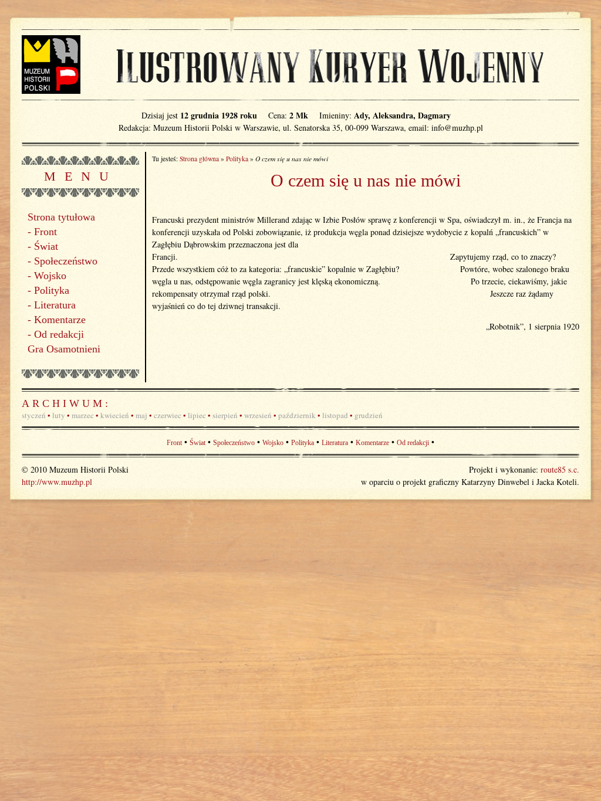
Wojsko (50, 275)
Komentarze (60, 319)
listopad (335, 415)
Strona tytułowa (61, 217)
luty (58, 415)
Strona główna (199, 158)
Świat (46, 246)
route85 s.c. (560, 469)
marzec (83, 415)
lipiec (197, 415)
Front (45, 231)
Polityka (51, 290)
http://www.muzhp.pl (57, 481)
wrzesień (258, 415)
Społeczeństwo (65, 261)
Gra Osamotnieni (64, 349)
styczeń (34, 415)
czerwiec (167, 415)
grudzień (368, 415)
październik (297, 415)
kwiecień (114, 415)
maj (141, 415)
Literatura (55, 305)
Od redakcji (59, 334)
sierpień (225, 415)
